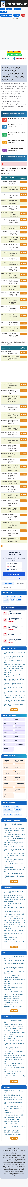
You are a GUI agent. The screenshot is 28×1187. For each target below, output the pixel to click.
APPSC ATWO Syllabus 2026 (13, 1097)
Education (16, 15)
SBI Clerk (18, 599)
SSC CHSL (12, 596)
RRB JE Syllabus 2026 (11, 1124)
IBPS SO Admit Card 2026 (12, 916)
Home (2, 9)
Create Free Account (14, 574)
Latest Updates (8, 583)
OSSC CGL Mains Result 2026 (13, 992)
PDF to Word (6, 812)
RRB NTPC (6, 602)
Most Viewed (20, 583)
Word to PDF (6, 806)
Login (23, 15)
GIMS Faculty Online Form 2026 (14, 847)
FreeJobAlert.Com (16, 3)
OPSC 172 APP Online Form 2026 (14, 853)
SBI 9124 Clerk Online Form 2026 (16, 118)
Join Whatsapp (15, 55)
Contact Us (16, 1148)
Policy (9, 1148)
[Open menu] (9, 9)
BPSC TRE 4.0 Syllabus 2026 (13, 1095)
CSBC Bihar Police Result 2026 (13, 1007)
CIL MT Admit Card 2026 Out (13, 911)
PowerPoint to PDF (8, 809)
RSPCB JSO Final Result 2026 (13, 994)
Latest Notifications (6, 15)
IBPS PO (19, 596)
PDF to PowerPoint (8, 814)
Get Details (23, 182)
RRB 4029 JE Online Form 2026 (14, 698)
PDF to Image (18, 814)
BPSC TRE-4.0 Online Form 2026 (14, 664)
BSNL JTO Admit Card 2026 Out (14, 931)
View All (14, 709)
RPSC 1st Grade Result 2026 (13, 1000)
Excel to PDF (15, 806)
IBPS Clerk (6, 599)
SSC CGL (6, 596)
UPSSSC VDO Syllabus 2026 (13, 1106)
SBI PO (12, 599)
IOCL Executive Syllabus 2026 (13, 1115)
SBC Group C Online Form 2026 (14, 828)
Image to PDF (18, 809)
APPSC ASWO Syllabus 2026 (13, 1100)
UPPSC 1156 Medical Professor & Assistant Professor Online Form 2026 (14, 869)
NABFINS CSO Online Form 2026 (14, 695)
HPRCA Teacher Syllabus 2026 (13, 1134)
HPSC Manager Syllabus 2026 (13, 1121)
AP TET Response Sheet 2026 (13, 1041)
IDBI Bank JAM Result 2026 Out (14, 961)
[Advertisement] (14, 34)
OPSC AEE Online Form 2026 (13, 873)
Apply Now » (11, 121)
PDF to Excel (15, 812)
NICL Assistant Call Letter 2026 (14, 914)
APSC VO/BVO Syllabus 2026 (13, 1108)
